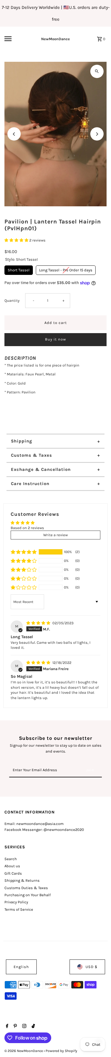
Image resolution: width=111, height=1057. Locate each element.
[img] (38, 623)
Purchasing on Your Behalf (27, 895)
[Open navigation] (13, 38)
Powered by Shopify (61, 1051)
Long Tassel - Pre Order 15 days (66, 268)
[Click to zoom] (97, 71)
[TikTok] (32, 1026)
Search (10, 859)
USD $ (91, 966)
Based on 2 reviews (27, 528)
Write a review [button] (55, 535)
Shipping (21, 441)
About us (12, 866)
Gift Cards (13, 873)
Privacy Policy (16, 902)
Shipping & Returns (22, 880)
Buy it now (55, 339)
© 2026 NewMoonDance (24, 1051)
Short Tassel (18, 268)
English (21, 966)
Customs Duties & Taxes (26, 888)
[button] (16, 240)
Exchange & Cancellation (41, 469)
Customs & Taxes (31, 455)
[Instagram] (23, 1026)
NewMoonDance (55, 39)
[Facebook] (6, 1026)
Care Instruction (30, 483)
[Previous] (14, 134)
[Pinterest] (14, 1026)
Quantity (12, 300)
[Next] (97, 134)
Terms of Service (18, 909)
